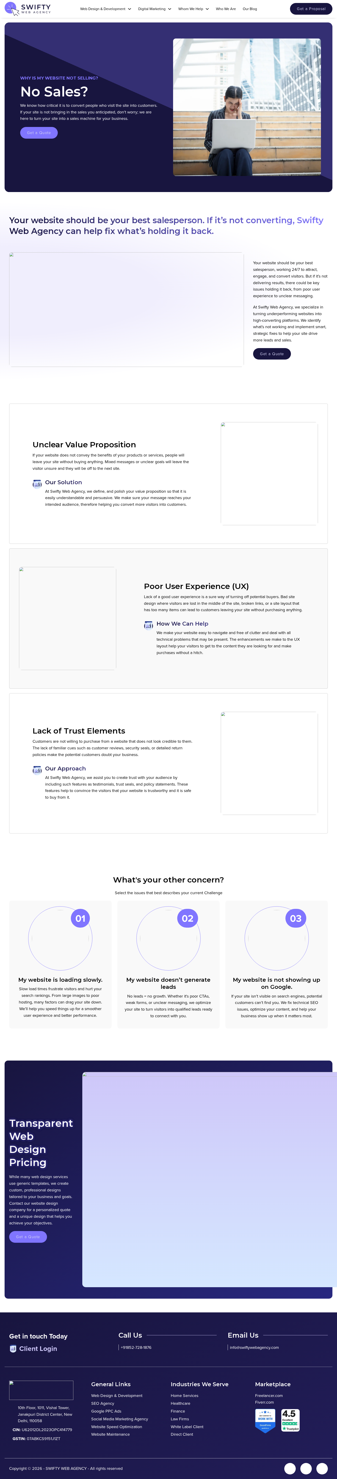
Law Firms (180, 1419)
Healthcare (180, 1403)
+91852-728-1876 (136, 1347)
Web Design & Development (116, 1395)
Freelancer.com (269, 1395)
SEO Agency (102, 1403)
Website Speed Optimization (116, 1427)
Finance (178, 1411)
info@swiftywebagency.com (254, 1347)
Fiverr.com (264, 1402)
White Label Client (187, 1427)
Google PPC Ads (106, 1411)
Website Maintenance (110, 1434)
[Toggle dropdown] (129, 9)
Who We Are (226, 8)
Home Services (184, 1395)
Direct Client (182, 1434)
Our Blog (250, 8)
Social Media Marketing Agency (119, 1419)
